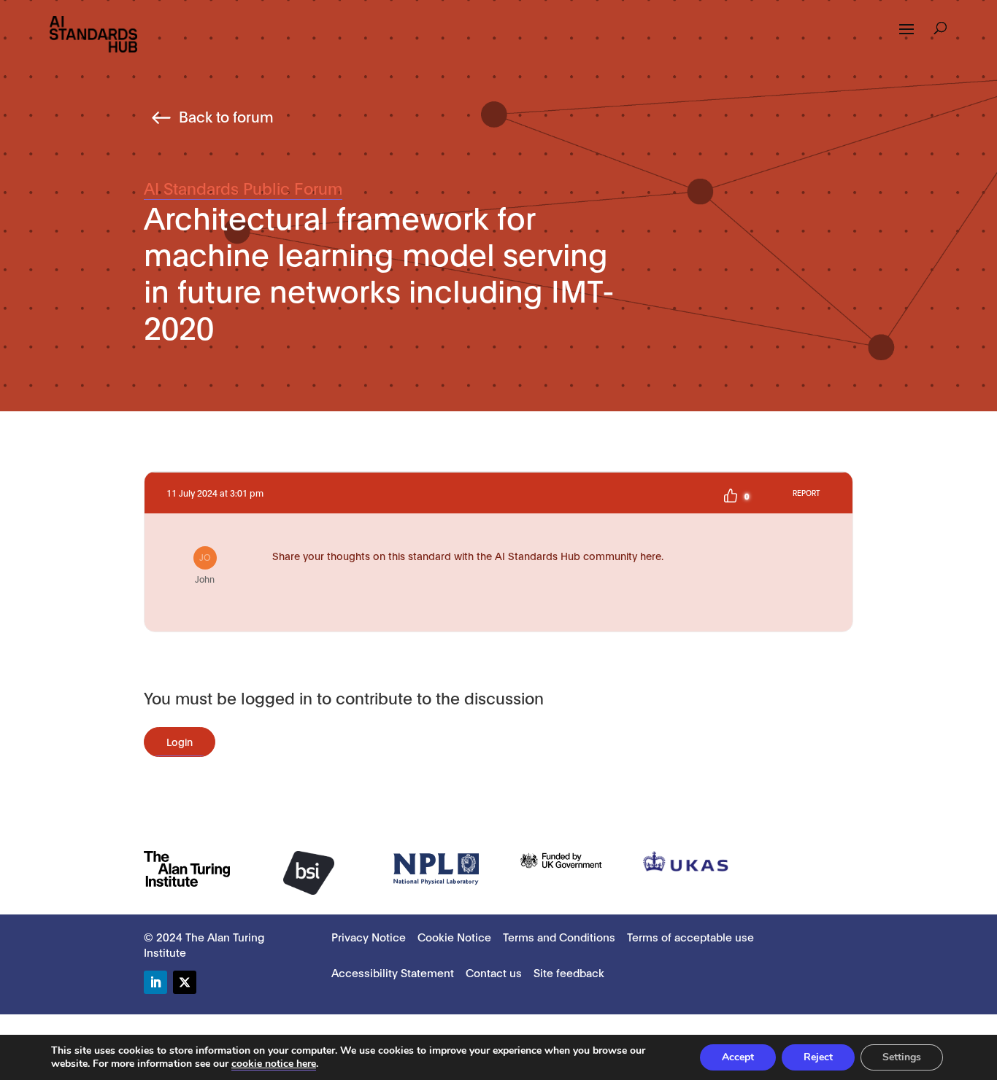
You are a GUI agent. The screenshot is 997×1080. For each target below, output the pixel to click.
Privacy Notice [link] (368, 936)
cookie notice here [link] (273, 1064)
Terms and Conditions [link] (559, 936)
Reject (818, 1057)
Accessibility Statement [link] (392, 972)
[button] (906, 38)
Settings (901, 1057)
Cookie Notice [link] (454, 936)
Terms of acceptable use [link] (690, 936)
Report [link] (806, 492)
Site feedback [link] (569, 972)
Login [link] (179, 741)
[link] (93, 33)
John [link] (205, 567)
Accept (738, 1057)
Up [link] (730, 496)
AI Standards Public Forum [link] (243, 187)
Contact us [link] (494, 972)
